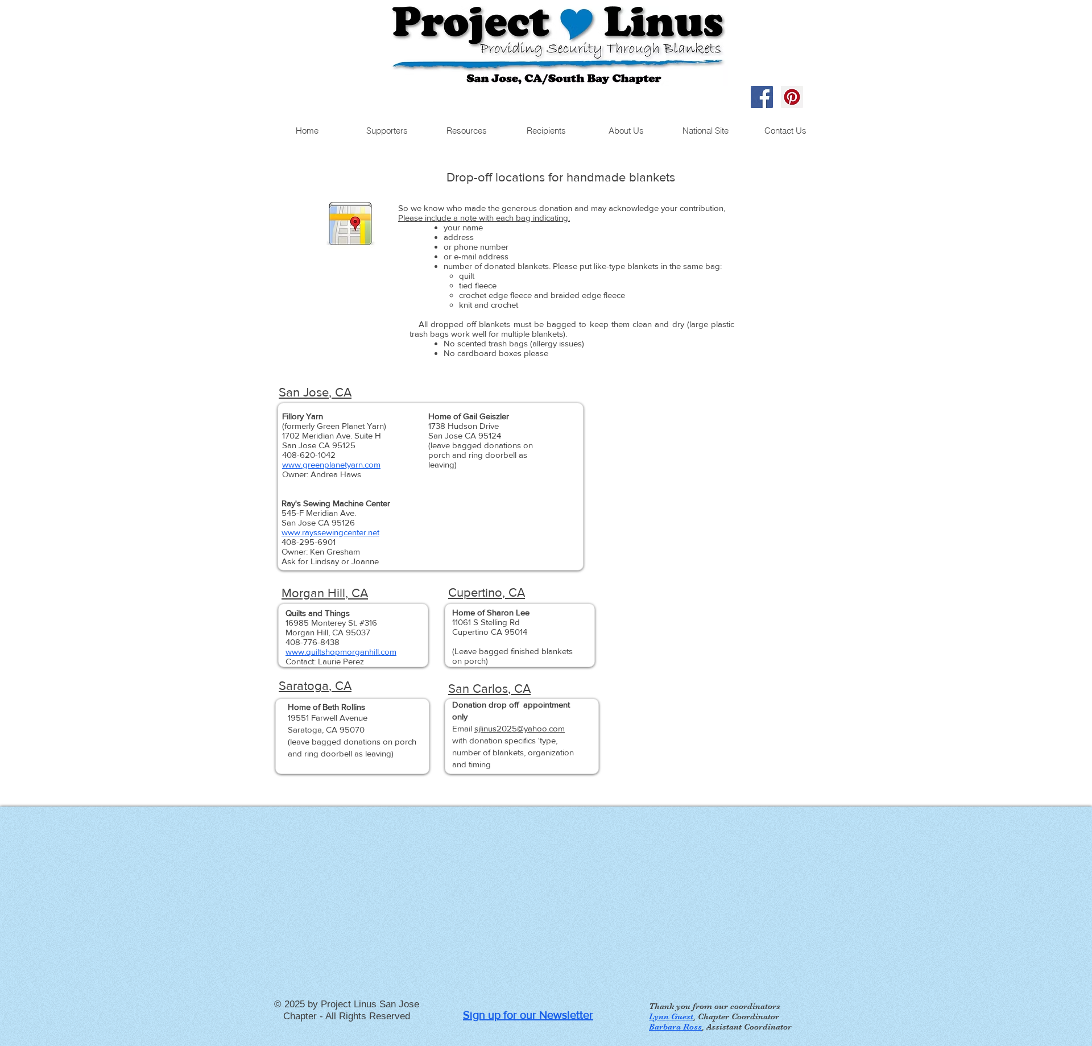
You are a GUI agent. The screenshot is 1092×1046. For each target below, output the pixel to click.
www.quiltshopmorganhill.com (341, 651)
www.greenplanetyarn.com (331, 464)
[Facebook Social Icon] (762, 97)
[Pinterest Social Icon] (792, 97)
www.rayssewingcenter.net (330, 532)
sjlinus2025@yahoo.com (519, 728)
